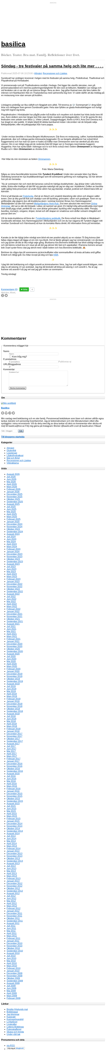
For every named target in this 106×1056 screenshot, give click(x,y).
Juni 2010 (11, 958)
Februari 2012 (13, 908)
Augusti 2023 (13, 564)
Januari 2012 (13, 911)
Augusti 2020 (13, 654)
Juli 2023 (11, 566)
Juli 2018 (11, 716)
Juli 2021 (11, 626)
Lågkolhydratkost (15, 455)
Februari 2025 (13, 519)
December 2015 (14, 793)
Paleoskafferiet (14, 1029)
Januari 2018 (13, 731)
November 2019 (14, 676)
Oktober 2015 (13, 798)
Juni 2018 (11, 719)
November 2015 (14, 796)
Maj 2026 (11, 482)
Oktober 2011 (13, 918)
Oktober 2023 (13, 559)
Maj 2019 (11, 691)
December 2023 (14, 554)
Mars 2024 (12, 546)
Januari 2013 (13, 881)
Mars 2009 (12, 996)
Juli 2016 (11, 776)
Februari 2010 (13, 968)
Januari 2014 (13, 851)
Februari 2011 (13, 938)
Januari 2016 (13, 791)
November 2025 (14, 496)
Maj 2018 (11, 721)
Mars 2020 (12, 666)
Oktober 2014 (13, 828)
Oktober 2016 (13, 768)
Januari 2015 (13, 821)
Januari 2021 (13, 641)
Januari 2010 (13, 971)
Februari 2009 (13, 998)
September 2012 (15, 891)
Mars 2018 (12, 726)
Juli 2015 (11, 806)
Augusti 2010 (13, 953)
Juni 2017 (11, 749)
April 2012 (12, 903)
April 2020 (12, 664)
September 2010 (15, 951)
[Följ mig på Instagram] (6, 414)
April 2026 (12, 484)
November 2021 (14, 616)
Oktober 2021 (13, 619)
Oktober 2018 (13, 709)
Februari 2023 (13, 579)
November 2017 (14, 736)
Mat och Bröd (13, 458)
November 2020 (14, 646)
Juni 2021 (11, 629)
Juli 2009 (11, 986)
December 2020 (14, 644)
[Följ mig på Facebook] (9, 414)
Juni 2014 (11, 838)
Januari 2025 (13, 521)
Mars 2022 (12, 606)
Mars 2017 (12, 756)
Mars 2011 (12, 936)
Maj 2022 (11, 601)
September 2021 (15, 621)
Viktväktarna (13, 463)
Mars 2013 (12, 876)
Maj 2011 (11, 931)
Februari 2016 (13, 788)
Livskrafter (12, 1024)
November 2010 (14, 946)
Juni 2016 (11, 778)
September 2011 (15, 921)
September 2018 (15, 711)
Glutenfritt (11, 450)
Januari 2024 (13, 551)
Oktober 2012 (13, 888)
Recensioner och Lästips (55, 73)
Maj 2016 (11, 781)
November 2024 (14, 526)
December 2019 (14, 674)
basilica (13, 44)
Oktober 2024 (13, 529)
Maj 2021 (11, 631)
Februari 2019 (13, 699)
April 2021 (12, 634)
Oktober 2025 (13, 499)
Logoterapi (12, 453)
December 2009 (14, 973)
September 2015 (15, 801)
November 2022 (14, 586)
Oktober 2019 (13, 679)
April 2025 (12, 514)
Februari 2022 (13, 609)
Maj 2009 (11, 991)
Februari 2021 (13, 639)
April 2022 (12, 604)
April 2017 (12, 754)
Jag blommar (13, 1014)
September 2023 (15, 561)
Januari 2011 (13, 941)
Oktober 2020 (13, 649)
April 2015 (12, 813)
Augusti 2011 (13, 923)
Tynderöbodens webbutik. (49, 218)
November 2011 (14, 916)
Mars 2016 (12, 786)
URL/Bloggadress (12, 364)
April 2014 (12, 843)
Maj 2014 (11, 841)
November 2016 (14, 766)
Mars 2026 (12, 487)
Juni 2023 (11, 569)
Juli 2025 (11, 506)
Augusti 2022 (13, 594)
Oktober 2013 (13, 858)
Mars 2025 (12, 516)
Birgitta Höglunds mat (17, 1009)
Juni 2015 (11, 808)
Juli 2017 (11, 746)
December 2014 (14, 823)
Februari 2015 (13, 818)
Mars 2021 (12, 636)
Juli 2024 (11, 536)
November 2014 (14, 826)
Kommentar (9, 369)
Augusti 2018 (13, 714)
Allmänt (38, 73)
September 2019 (15, 681)
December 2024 (14, 524)
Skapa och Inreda (15, 1032)
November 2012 (14, 886)
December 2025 (14, 494)
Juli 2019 (11, 686)
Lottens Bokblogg (15, 1027)
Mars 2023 (12, 576)
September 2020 (15, 651)
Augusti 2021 (13, 624)
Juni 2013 (11, 868)
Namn (6, 351)
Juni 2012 (11, 898)
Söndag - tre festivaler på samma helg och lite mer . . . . (52, 66)
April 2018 (12, 724)
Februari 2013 (13, 878)
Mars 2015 (12, 816)
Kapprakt (11, 1017)
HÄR (55, 255)
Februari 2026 (13, 489)
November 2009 (14, 976)
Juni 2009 (11, 988)
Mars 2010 (12, 966)
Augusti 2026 (13, 474)
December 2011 (14, 913)
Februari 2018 (13, 729)
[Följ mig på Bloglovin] (2, 414)
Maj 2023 (11, 571)
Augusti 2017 (13, 744)
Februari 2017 (13, 759)
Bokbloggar (12, 1012)
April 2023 (12, 574)
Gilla (25, 289)
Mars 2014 (12, 846)
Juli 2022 (11, 596)
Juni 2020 (11, 659)
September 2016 (15, 771)
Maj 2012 (11, 901)
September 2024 (15, 531)
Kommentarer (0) (9, 289)
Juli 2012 (11, 896)
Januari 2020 (13, 671)
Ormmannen (44, 159)
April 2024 (12, 544)
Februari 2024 (13, 549)
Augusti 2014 (13, 833)
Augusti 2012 (13, 893)
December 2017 (14, 734)
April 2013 (12, 873)
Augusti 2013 (13, 863)
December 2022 (14, 584)
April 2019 (12, 694)
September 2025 (15, 501)
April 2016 (12, 783)
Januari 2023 (13, 581)
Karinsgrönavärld (15, 1019)
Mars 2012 (12, 906)
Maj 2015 (11, 811)
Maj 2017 (11, 751)
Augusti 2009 (13, 983)
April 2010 (12, 963)
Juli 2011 (11, 926)
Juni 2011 (11, 928)
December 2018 (14, 704)
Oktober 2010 (13, 948)
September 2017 (15, 741)
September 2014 (15, 831)
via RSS (11, 1045)
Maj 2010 (11, 961)
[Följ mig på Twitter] (13, 414)
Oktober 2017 (13, 739)
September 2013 (15, 861)
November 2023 (14, 556)
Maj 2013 (11, 871)
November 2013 (14, 856)
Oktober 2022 (13, 589)
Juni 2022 (11, 599)
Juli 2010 (11, 956)
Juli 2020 (11, 656)
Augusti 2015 (13, 803)
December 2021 (14, 614)
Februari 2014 (13, 848)
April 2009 (12, 993)
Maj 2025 (11, 511)
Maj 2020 (11, 661)
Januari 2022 (13, 611)
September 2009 (15, 981)
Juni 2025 (11, 509)
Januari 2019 (13, 701)
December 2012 (14, 883)
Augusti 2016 (13, 773)
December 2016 (14, 764)
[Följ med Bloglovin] (16, 1049)
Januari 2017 (13, 761)
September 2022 (15, 591)
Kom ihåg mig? (19, 356)
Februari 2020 (13, 669)
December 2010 (14, 943)
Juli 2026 (11, 477)
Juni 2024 (11, 539)
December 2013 (14, 853)
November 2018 (14, 706)
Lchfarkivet (12, 1022)
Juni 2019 (11, 689)
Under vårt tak (13, 1034)
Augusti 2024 (13, 534)
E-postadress (9, 359)
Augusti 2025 (13, 504)
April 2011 (12, 933)
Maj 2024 (11, 541)
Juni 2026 (11, 479)
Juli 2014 (11, 836)
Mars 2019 (12, 696)
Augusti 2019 (13, 684)
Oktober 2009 (13, 978)
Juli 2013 (11, 866)
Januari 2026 (13, 491)
